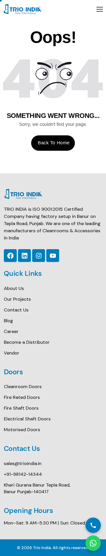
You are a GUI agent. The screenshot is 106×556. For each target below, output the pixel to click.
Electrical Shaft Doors (27, 419)
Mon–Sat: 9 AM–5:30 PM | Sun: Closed (44, 523)
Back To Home (53, 142)
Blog (8, 321)
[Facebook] (10, 255)
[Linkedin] (24, 255)
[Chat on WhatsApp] (93, 543)
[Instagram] (38, 255)
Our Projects (17, 299)
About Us (14, 288)
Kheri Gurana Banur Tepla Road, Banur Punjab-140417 (37, 488)
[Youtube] (52, 255)
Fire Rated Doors (22, 397)
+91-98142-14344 (23, 474)
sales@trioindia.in (22, 463)
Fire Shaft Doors (21, 408)
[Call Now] (93, 525)
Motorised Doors (22, 430)
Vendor (11, 353)
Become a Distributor (27, 342)
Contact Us (16, 310)
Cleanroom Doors (23, 386)
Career (11, 331)
